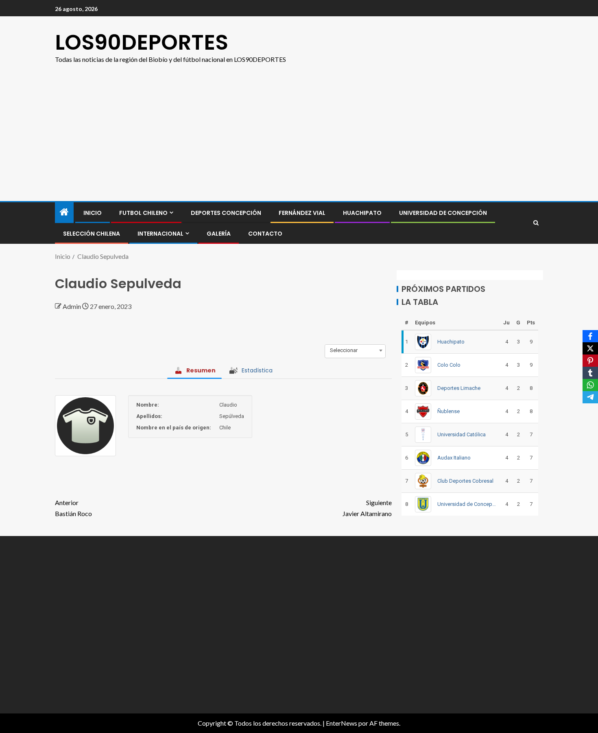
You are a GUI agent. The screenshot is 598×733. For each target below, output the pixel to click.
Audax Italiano (454, 458)
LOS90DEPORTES (141, 42)
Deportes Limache (458, 388)
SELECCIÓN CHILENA (91, 234)
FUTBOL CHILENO (143, 213)
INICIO (92, 213)
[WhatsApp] (590, 385)
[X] (590, 348)
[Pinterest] (590, 360)
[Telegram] (590, 397)
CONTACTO (265, 234)
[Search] (536, 223)
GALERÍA (219, 234)
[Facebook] (590, 336)
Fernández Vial (302, 213)
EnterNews (341, 723)
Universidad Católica (461, 434)
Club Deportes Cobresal (465, 481)
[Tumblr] (590, 373)
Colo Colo (449, 365)
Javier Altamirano (367, 508)
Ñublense (448, 411)
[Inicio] (64, 212)
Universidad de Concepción (443, 213)
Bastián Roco (73, 508)
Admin (72, 306)
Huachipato (362, 213)
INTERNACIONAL (160, 234)
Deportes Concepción (226, 213)
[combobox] (355, 350)
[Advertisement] (299, 140)
